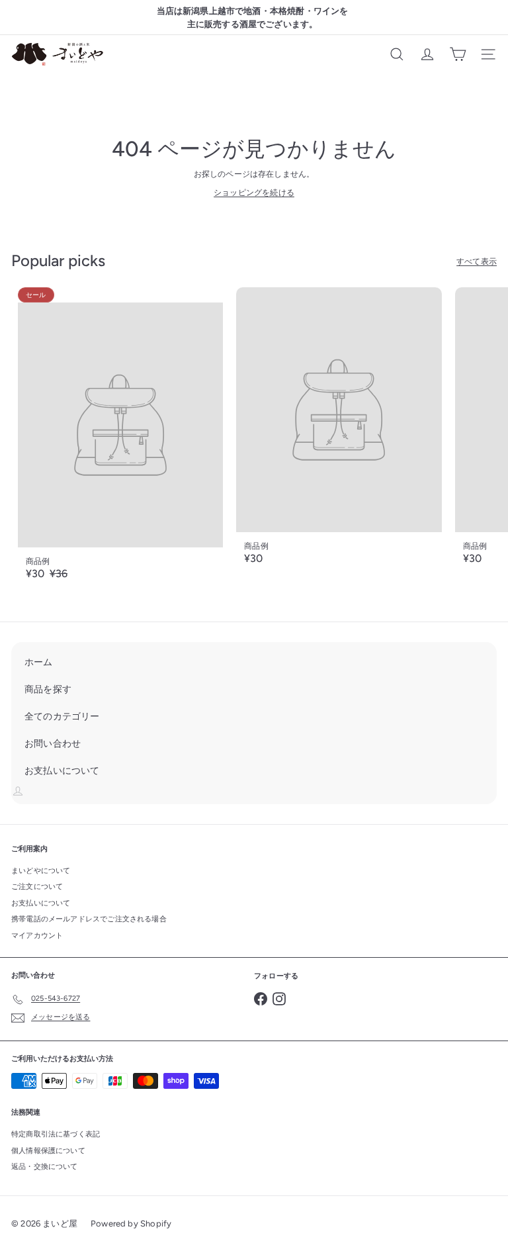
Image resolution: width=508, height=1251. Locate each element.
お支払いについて (40, 903)
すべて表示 (476, 261)
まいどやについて (40, 870)
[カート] (458, 54)
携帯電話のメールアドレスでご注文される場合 (89, 919)
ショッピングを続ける (254, 192)
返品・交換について (44, 1166)
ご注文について (37, 886)
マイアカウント (37, 935)
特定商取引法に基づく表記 (55, 1134)
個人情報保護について (48, 1150)
